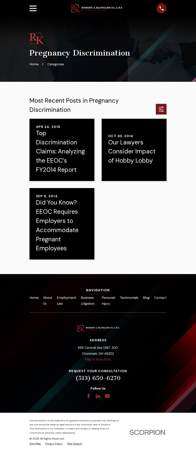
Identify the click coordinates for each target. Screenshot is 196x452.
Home (34, 298)
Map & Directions (98, 359)
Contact (160, 298)
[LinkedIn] (98, 396)
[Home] (96, 8)
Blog (146, 298)
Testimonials (129, 298)
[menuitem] (35, 443)
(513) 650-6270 (98, 378)
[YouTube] (107, 396)
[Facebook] (88, 396)
